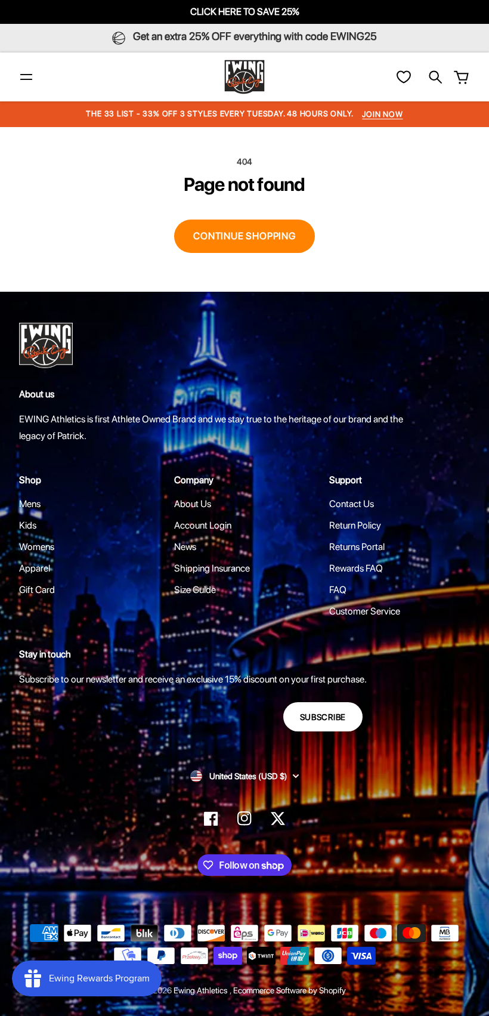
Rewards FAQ (356, 568)
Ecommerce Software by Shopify (289, 990)
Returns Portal (357, 546)
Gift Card (37, 589)
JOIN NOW (382, 114)
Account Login (202, 525)
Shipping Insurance (212, 568)
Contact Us (351, 503)
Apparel (34, 568)
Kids (27, 525)
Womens (36, 546)
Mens (30, 503)
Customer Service (364, 611)
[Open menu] (26, 77)
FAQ (337, 589)
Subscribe (323, 717)
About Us (192, 503)
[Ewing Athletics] (244, 77)
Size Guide (195, 589)
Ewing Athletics (202, 990)
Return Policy (355, 525)
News (185, 546)
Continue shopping (244, 236)
